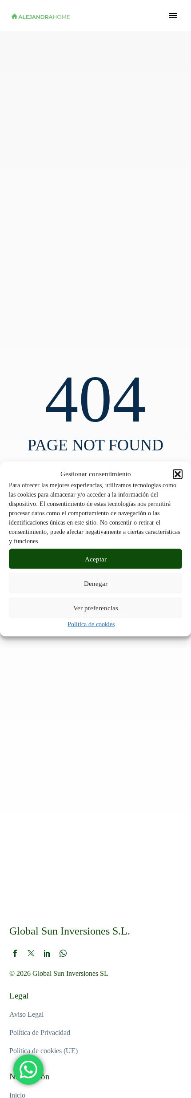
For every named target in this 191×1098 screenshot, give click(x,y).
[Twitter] (31, 953)
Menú (173, 15)
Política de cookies (91, 624)
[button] (177, 473)
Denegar (95, 583)
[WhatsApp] (63, 953)
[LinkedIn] (47, 953)
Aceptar (96, 558)
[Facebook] (15, 953)
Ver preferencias (95, 607)
